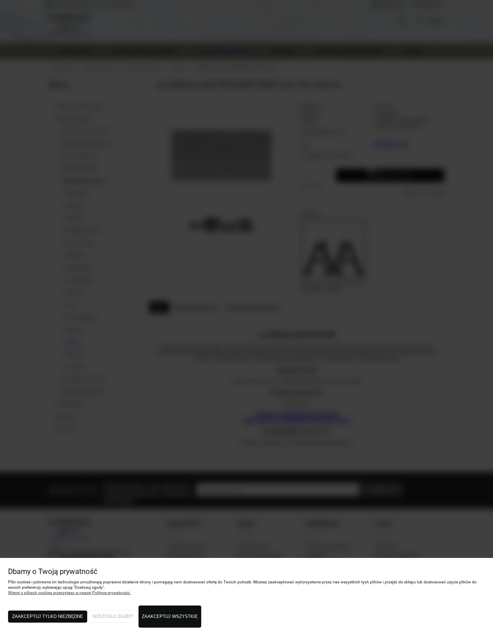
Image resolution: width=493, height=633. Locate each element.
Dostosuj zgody (113, 616)
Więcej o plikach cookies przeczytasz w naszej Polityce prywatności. (69, 592)
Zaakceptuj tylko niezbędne (47, 616)
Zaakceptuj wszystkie (170, 616)
